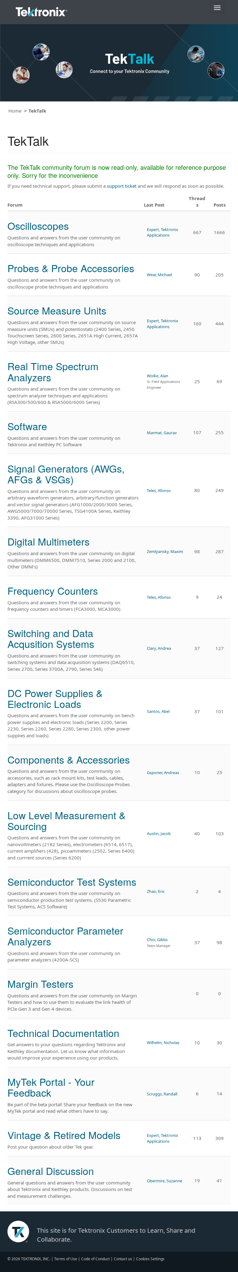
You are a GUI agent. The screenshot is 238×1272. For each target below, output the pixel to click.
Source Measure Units (56, 310)
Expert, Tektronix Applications (162, 232)
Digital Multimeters (48, 541)
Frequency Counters (52, 590)
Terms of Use (65, 1258)
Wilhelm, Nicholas (163, 1042)
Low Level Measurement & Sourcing (66, 820)
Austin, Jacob (159, 833)
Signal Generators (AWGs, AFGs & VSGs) (66, 473)
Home (14, 111)
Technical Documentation (63, 1033)
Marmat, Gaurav (162, 432)
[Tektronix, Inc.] (41, 10)
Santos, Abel (158, 711)
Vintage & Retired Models (64, 1135)
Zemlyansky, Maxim (165, 551)
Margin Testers (40, 983)
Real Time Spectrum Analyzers (53, 371)
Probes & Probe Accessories (70, 268)
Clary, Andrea (159, 648)
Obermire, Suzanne (164, 1181)
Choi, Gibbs (157, 939)
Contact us (123, 1258)
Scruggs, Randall (162, 1094)
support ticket (121, 186)
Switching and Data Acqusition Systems (50, 638)
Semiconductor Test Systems (71, 881)
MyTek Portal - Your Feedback (51, 1086)
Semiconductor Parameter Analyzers (65, 935)
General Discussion (50, 1170)
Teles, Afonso (159, 490)
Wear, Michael (159, 274)
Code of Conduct (95, 1258)
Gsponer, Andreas (163, 772)
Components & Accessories (68, 759)
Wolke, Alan (157, 376)
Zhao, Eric (156, 891)
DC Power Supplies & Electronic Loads (55, 698)
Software (27, 426)
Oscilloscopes (38, 225)
